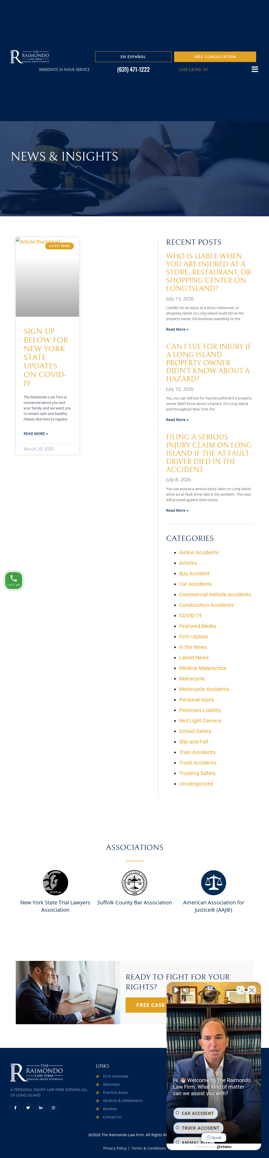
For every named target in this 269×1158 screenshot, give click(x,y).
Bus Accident (194, 573)
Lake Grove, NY (193, 70)
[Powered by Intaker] (224, 1147)
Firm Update (193, 636)
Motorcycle (192, 678)
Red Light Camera (200, 721)
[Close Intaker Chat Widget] (251, 990)
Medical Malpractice (202, 668)
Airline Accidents (199, 552)
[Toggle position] (240, 990)
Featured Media (197, 626)
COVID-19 (190, 615)
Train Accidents (197, 752)
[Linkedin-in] (40, 1108)
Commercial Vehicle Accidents (215, 594)
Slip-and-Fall (193, 742)
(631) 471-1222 (133, 69)
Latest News (194, 657)
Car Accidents (195, 584)
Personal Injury (196, 699)
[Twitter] (28, 1108)
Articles (188, 563)
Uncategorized (196, 784)
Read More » (36, 433)
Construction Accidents (206, 605)
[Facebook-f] (15, 1108)
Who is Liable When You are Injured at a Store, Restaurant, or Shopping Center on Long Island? (208, 272)
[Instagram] (53, 1108)
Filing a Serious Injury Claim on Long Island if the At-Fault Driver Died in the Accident (209, 453)
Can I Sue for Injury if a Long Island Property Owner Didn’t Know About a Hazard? (208, 363)
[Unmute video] (176, 990)
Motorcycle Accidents (204, 689)
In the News (193, 647)
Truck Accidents (197, 763)
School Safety (195, 731)
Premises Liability (200, 710)
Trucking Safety (197, 773)
